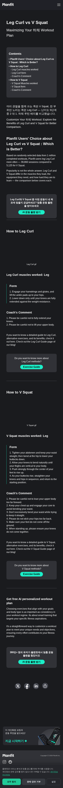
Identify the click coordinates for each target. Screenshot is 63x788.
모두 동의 (11, 781)
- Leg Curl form (18, 73)
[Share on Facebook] (27, 686)
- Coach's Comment (21, 76)
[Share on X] (18, 686)
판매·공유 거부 (34, 781)
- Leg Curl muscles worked (24, 69)
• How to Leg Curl (18, 66)
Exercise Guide (31, 367)
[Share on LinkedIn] (36, 686)
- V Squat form (18, 86)
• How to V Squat (18, 80)
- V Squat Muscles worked (24, 83)
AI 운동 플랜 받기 (31, 212)
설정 (54, 781)
